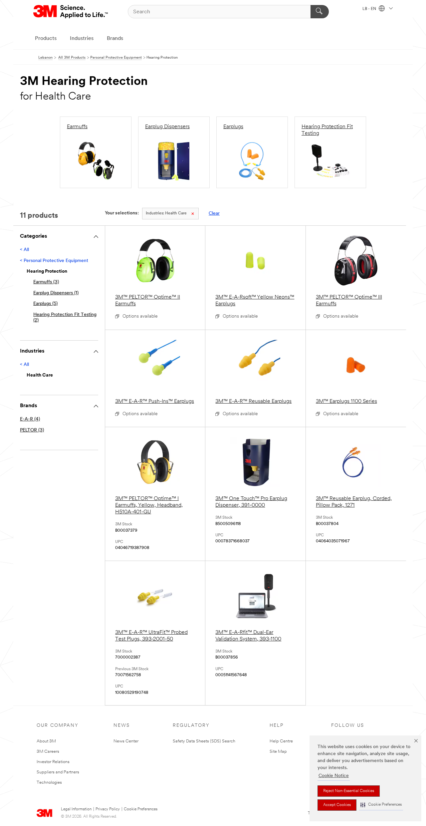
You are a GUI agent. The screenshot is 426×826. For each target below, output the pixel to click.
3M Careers (48, 751)
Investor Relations (53, 762)
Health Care (166, 213)
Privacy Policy (108, 809)
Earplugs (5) (45, 303)
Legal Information (76, 809)
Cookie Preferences (140, 809)
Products (46, 38)
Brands (115, 38)
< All (24, 249)
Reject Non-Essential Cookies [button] (348, 791)
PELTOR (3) (32, 430)
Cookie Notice (334, 775)
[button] (381, 804)
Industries (82, 38)
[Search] (320, 11)
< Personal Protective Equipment (54, 260)
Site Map (278, 751)
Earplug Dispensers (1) (56, 293)
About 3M (46, 741)
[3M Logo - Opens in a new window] (71, 11)
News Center (125, 741)
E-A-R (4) (30, 419)
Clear (214, 213)
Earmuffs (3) (46, 282)
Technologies (49, 782)
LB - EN (369, 9)
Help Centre (281, 741)
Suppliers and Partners (58, 772)
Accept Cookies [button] (337, 805)
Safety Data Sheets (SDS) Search (204, 741)
